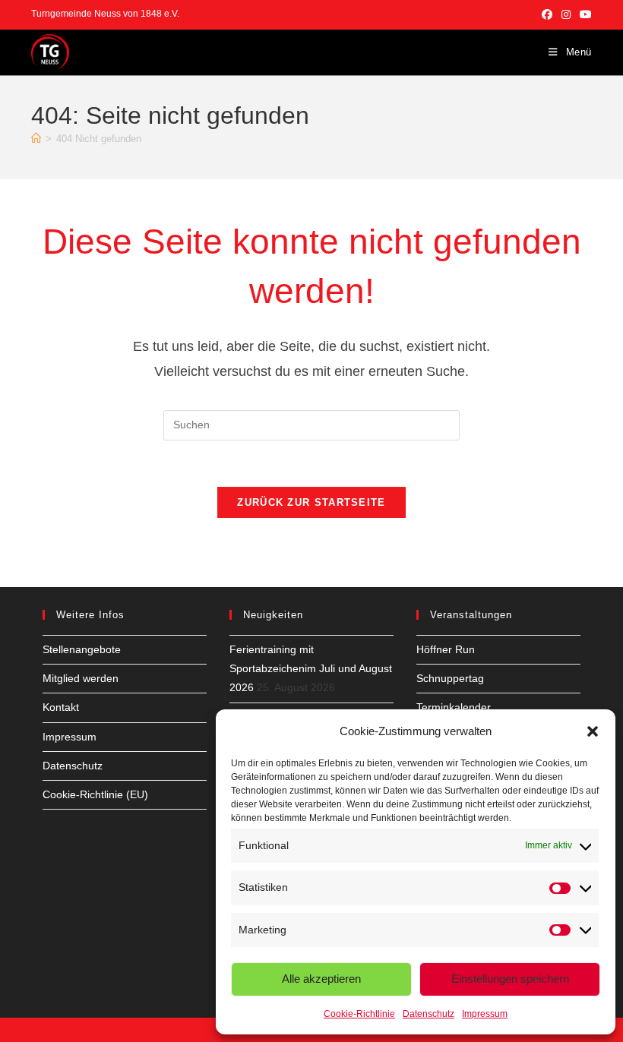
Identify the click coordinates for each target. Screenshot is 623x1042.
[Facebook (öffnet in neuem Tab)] (547, 14)
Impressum (485, 1014)
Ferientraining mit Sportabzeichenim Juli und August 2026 (310, 668)
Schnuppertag (450, 678)
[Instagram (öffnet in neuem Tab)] (566, 14)
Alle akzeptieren (321, 978)
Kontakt (61, 707)
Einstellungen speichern (510, 978)
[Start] (36, 138)
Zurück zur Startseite (311, 502)
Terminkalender (453, 707)
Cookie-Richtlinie (359, 1014)
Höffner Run (445, 649)
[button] (592, 731)
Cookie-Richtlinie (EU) (95, 794)
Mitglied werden (81, 678)
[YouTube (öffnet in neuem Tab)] (583, 14)
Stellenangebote (82, 649)
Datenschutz (428, 1014)
